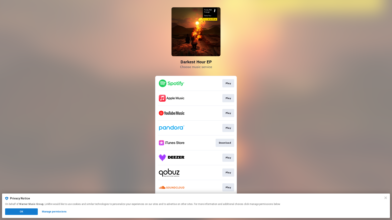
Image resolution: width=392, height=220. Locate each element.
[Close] (385, 198)
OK (21, 211)
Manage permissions (54, 211)
